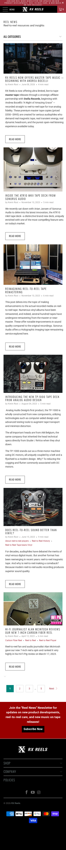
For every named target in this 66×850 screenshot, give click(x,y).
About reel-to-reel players (17, 541)
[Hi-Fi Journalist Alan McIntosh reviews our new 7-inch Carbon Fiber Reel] (33, 608)
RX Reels (15, 803)
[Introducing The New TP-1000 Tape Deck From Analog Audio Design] (33, 374)
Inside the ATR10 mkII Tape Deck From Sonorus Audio (30, 196)
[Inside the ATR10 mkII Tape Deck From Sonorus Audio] (33, 169)
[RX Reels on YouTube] (33, 792)
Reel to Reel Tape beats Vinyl (18, 545)
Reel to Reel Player (47, 640)
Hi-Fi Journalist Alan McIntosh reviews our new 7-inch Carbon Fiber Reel (32, 630)
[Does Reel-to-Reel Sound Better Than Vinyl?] (33, 507)
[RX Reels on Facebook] (26, 792)
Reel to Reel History (41, 541)
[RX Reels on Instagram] (39, 792)
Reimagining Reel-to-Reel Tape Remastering (26, 290)
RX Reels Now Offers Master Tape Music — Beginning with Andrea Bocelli (34, 79)
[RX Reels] (33, 9)
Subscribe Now (33, 729)
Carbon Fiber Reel (13, 640)
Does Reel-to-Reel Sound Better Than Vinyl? (31, 531)
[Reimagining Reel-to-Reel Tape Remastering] (33, 264)
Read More (15, 139)
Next (52, 688)
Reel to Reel (30, 640)
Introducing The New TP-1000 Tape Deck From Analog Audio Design (32, 398)
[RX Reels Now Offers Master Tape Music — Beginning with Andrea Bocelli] (33, 58)
